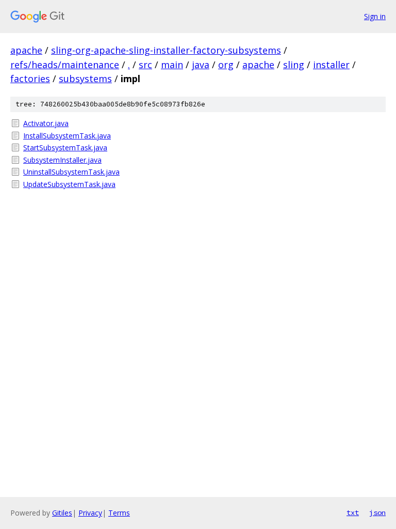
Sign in (375, 16)
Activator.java (46, 123)
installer (331, 64)
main (172, 64)
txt (352, 512)
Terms (119, 513)
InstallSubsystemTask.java (67, 136)
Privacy (90, 513)
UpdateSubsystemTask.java (69, 184)
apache (26, 50)
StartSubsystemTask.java (65, 147)
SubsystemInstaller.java (62, 160)
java (200, 64)
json (377, 512)
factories (30, 78)
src (145, 64)
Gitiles (62, 513)
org (226, 64)
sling (293, 64)
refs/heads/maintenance (64, 64)
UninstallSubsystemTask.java (71, 172)
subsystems (85, 78)
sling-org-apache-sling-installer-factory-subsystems (166, 50)
